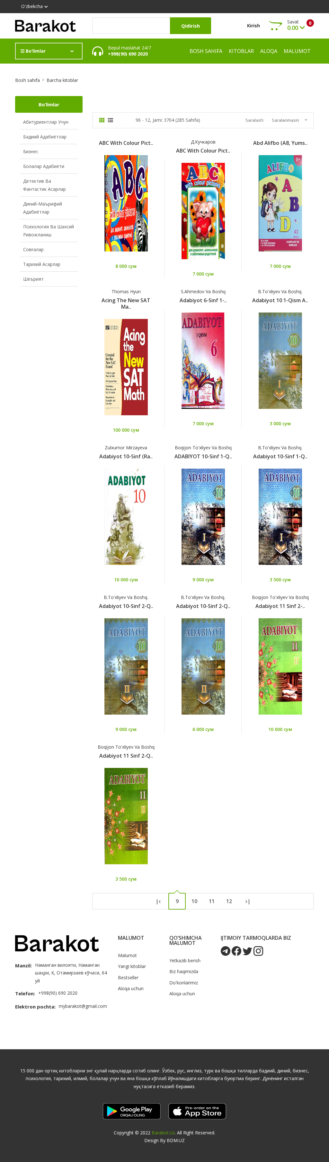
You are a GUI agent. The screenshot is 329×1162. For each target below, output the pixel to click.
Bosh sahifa (206, 51)
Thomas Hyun (126, 291)
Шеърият (33, 279)
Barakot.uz (163, 1133)
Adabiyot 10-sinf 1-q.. (280, 456)
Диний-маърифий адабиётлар (42, 208)
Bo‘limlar (35, 51)
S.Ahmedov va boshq (203, 291)
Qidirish (190, 25)
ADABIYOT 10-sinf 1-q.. (203, 456)
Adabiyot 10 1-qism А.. (280, 300)
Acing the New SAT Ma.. (126, 303)
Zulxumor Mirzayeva (126, 448)
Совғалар (33, 249)
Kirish (253, 25)
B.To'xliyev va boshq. (280, 291)
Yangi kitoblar (132, 966)
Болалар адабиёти (43, 166)
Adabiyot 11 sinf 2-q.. (126, 756)
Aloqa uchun (131, 988)
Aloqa (268, 51)
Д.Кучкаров (203, 142)
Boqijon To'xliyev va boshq (203, 448)
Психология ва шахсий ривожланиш (48, 231)
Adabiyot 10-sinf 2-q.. (126, 606)
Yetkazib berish (184, 960)
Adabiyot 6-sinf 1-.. (203, 300)
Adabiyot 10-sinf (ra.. (126, 456)
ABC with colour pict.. (126, 143)
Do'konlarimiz (183, 983)
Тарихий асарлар (41, 264)
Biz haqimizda (183, 971)
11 (212, 901)
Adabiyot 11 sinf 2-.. (280, 606)
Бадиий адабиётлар (45, 137)
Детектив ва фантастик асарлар (44, 185)
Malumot (297, 51)
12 (229, 901)
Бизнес (30, 151)
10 (194, 901)
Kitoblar (241, 51)
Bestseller (128, 977)
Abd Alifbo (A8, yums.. (280, 143)
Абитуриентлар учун (45, 122)
